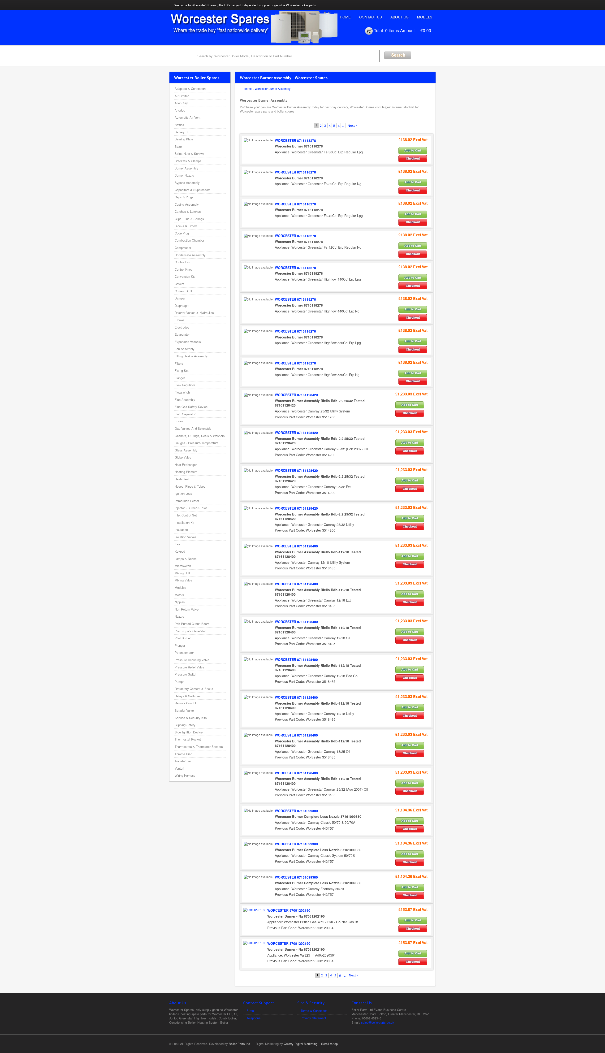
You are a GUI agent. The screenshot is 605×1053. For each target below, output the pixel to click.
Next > (352, 125)
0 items (392, 30)
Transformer (183, 761)
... (343, 126)
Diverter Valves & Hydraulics (194, 312)
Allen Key (181, 103)
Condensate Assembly (190, 255)
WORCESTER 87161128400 (296, 546)
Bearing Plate (184, 139)
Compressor (183, 247)
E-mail (250, 1010)
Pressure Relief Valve (189, 667)
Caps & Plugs (184, 197)
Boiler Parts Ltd (239, 1043)
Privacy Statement (313, 1018)
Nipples (180, 602)
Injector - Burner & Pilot (191, 508)
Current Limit (183, 291)
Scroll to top (329, 1043)
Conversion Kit (185, 276)
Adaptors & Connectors (191, 88)
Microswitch (183, 565)
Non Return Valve (187, 609)
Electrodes (182, 327)
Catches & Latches (188, 211)
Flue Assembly (185, 399)
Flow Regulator (185, 385)
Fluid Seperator (185, 414)
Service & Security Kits (191, 717)
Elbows (180, 320)
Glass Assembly (186, 450)
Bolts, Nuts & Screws (189, 153)
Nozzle (179, 616)
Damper (180, 298)
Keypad (180, 551)
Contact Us (370, 16)
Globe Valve (183, 457)
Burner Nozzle (184, 175)
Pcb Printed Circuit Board (192, 623)
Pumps (179, 681)
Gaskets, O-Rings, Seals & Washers (200, 435)
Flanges (180, 378)
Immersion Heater (187, 500)
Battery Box (183, 132)
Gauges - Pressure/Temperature (196, 443)
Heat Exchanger (186, 464)
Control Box (183, 262)
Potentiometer (184, 652)
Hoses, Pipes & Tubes (190, 486)
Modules (180, 587)
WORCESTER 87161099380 (296, 810)
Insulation (181, 529)
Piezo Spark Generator (190, 631)
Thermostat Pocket (188, 739)
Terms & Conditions (314, 1010)
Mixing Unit (182, 573)
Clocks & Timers (186, 226)
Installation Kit (184, 522)
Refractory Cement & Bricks (194, 688)
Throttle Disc (183, 754)
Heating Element (186, 471)
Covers (179, 284)
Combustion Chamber (189, 240)
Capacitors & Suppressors (193, 189)
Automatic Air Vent (187, 117)
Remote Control (185, 703)
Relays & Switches (188, 696)
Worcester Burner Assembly (272, 89)
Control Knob (183, 269)
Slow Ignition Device (189, 732)
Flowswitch (182, 392)
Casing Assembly (187, 204)
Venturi (179, 768)
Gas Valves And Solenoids (193, 428)
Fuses (179, 421)
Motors (179, 595)
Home (345, 16)
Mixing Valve (183, 580)
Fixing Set (182, 370)
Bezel (178, 146)
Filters (179, 363)
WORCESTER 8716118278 (295, 140)
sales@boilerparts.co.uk (377, 1022)
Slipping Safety (185, 725)
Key (177, 544)
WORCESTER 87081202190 (288, 910)
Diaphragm (182, 305)
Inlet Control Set (186, 515)
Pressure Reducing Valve (192, 660)
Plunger (180, 645)
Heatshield (182, 479)
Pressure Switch (186, 674)
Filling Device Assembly (191, 356)
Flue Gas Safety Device (191, 406)
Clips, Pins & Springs (189, 219)
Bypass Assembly (187, 182)
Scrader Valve (184, 710)
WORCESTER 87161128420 (296, 394)
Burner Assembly (186, 168)
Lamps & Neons (186, 558)
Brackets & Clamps (188, 161)
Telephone (253, 1018)
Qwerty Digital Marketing (300, 1043)
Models (424, 16)
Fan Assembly (184, 349)
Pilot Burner (183, 638)
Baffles (179, 124)
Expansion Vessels (188, 341)
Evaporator (182, 334)
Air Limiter (182, 96)
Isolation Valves (185, 537)
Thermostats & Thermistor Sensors (199, 746)
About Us (399, 16)
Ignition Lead (183, 493)
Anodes (180, 110)
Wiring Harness (185, 775)
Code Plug (182, 233)
